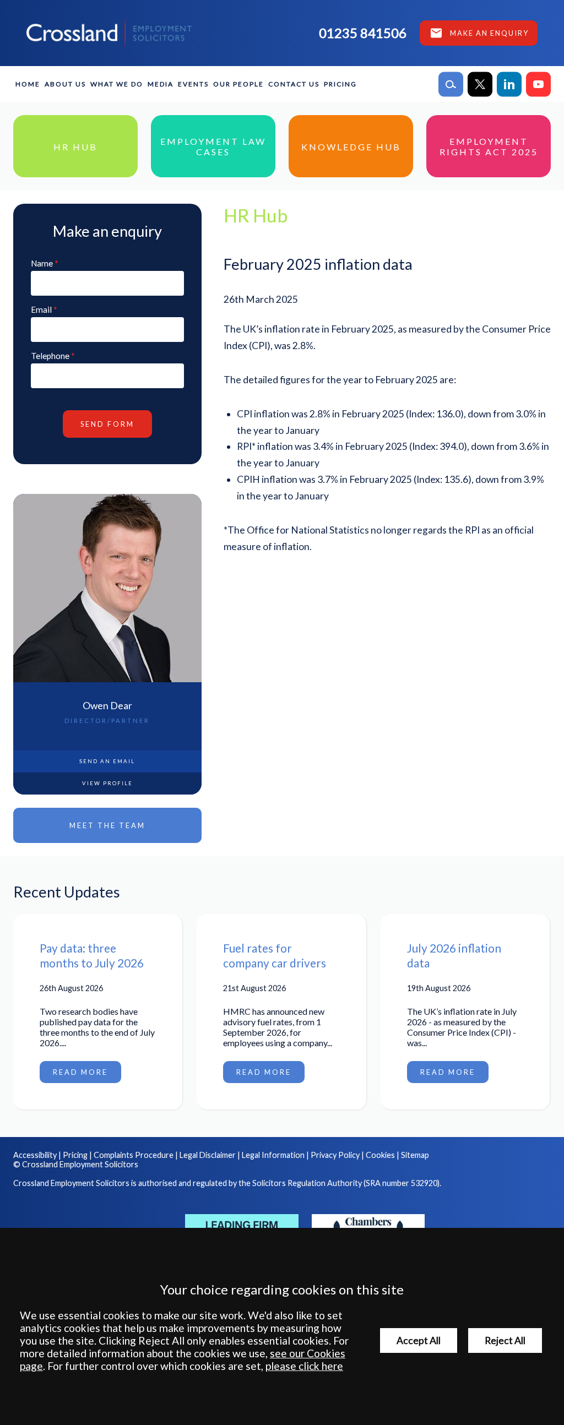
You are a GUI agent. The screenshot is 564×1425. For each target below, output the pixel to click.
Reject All (505, 1340)
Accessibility (35, 1155)
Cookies (380, 1155)
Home (27, 84)
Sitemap (415, 1155)
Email (41, 309)
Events (193, 84)
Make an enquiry (489, 33)
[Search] (450, 84)
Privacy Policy (335, 1155)
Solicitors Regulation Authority (307, 1183)
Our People (238, 84)
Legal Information (273, 1155)
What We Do (116, 84)
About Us (65, 84)
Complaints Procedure (133, 1155)
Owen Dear (107, 705)
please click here (304, 1365)
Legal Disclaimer (208, 1155)
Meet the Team (107, 825)
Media (160, 84)
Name (42, 263)
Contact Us (293, 84)
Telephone (50, 356)
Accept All (419, 1340)
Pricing (340, 84)
